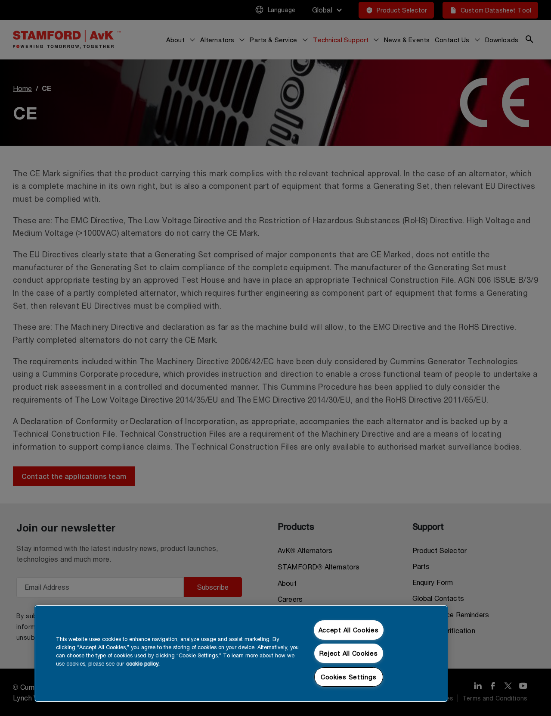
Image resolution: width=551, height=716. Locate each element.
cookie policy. (143, 663)
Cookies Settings (349, 677)
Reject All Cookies (348, 653)
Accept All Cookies (349, 630)
